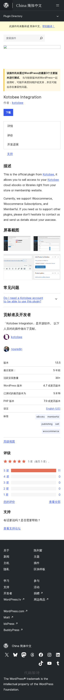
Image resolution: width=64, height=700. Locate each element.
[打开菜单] (58, 5)
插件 (36, 563)
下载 (8, 112)
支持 (10, 154)
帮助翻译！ (48, 26)
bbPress (11, 624)
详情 (10, 126)
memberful (53, 416)
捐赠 (38, 593)
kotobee (17, 102)
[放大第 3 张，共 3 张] (55, 259)
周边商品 (41, 599)
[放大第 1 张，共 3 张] (26, 241)
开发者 (8, 593)
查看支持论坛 (12, 528)
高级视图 (9, 441)
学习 (6, 580)
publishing (47, 424)
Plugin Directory (13, 16)
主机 (6, 563)
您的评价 (9, 501)
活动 (36, 587)
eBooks (40, 416)
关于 (6, 550)
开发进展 (13, 144)
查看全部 (54, 501)
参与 (36, 580)
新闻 (6, 556)
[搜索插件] (41, 38)
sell (57, 424)
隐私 (6, 569)
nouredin (16, 349)
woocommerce (51, 431)
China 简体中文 (21, 646)
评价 (10, 135)
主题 (36, 556)
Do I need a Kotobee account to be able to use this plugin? (23, 299)
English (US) (53, 408)
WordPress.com (16, 611)
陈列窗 (38, 550)
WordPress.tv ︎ (14, 599)
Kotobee (48, 174)
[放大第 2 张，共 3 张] (55, 241)
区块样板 (39, 569)
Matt (9, 617)
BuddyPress (13, 630)
